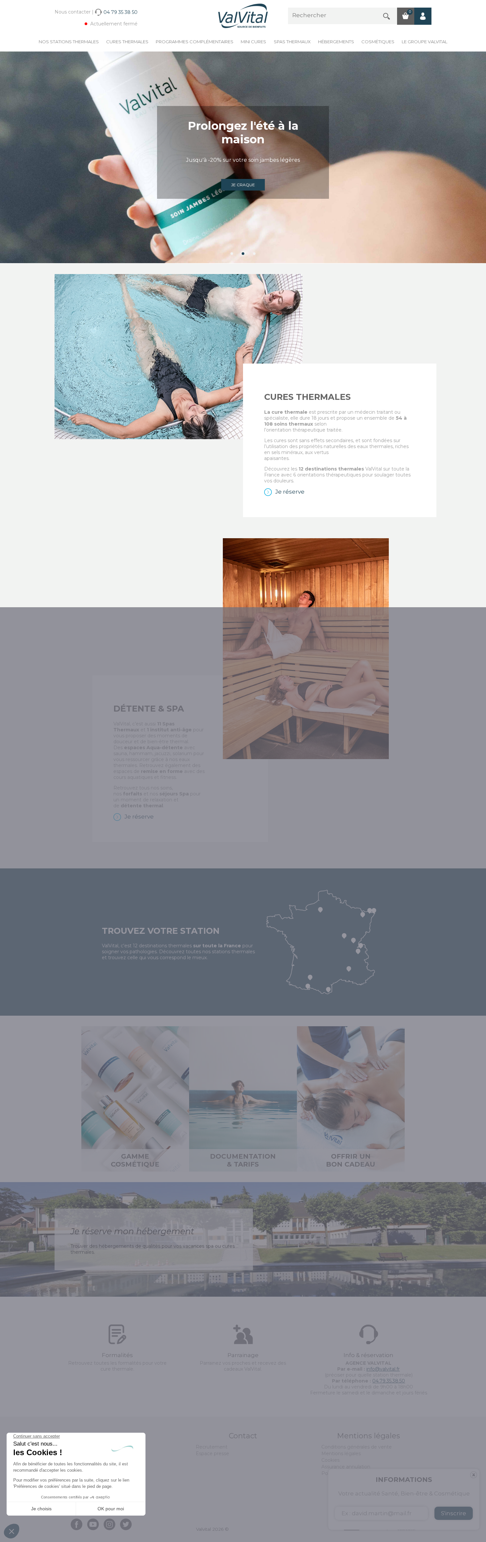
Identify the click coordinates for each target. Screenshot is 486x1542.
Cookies (330, 1460)
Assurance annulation (345, 1467)
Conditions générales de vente (356, 1447)
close (473, 1475)
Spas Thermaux (292, 41)
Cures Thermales (127, 41)
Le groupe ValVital (424, 41)
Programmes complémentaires (194, 41)
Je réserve (289, 491)
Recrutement (211, 1447)
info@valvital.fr (383, 1369)
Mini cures (253, 41)
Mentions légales (341, 1453)
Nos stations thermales (69, 41)
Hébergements (336, 41)
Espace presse (212, 1453)
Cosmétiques (377, 41)
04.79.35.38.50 (388, 1381)
